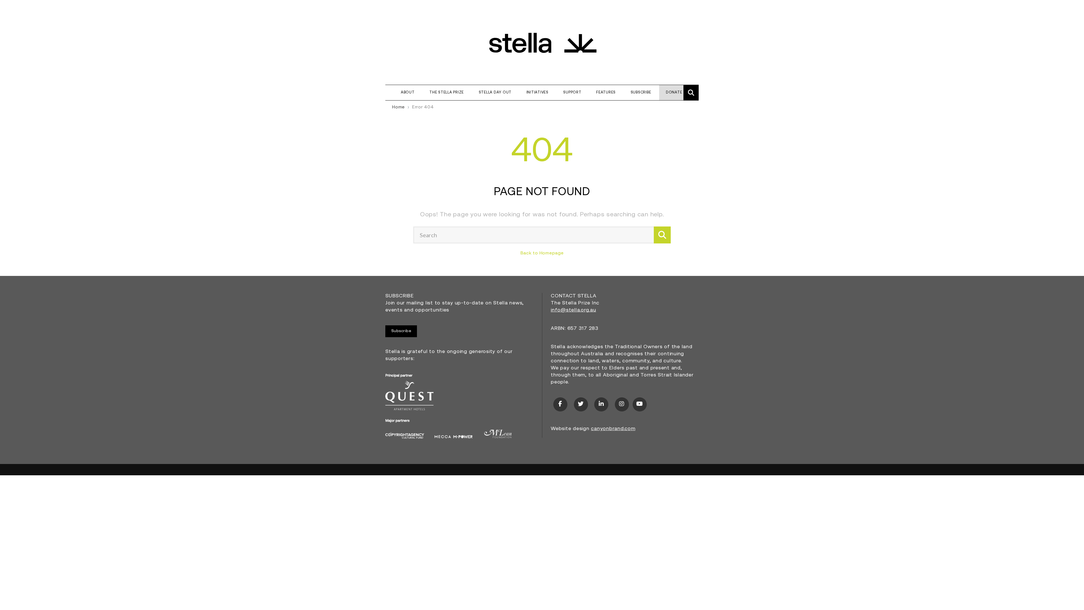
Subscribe (641, 92)
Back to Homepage (542, 253)
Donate (674, 92)
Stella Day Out (495, 92)
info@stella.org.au (573, 310)
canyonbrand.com (613, 429)
